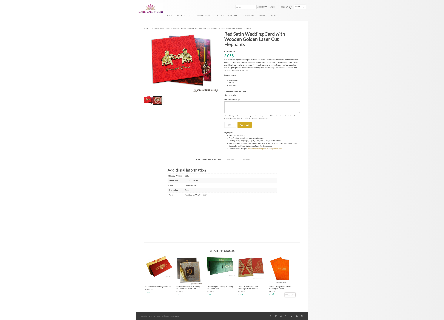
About (274, 16)
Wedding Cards (204, 16)
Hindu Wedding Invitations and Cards (188, 28)
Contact (263, 16)
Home (169, 16)
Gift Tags (220, 16)
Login (272, 7)
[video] (157, 100)
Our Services (248, 16)
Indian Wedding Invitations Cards (162, 28)
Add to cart (244, 125)
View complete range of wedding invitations (264, 148)
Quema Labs (175, 316)
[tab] (208, 159)
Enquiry (231, 159)
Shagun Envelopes (184, 16)
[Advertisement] (222, 219)
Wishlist (261, 7)
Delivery (246, 159)
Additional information (208, 159)
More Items (233, 16)
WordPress (151, 316)
